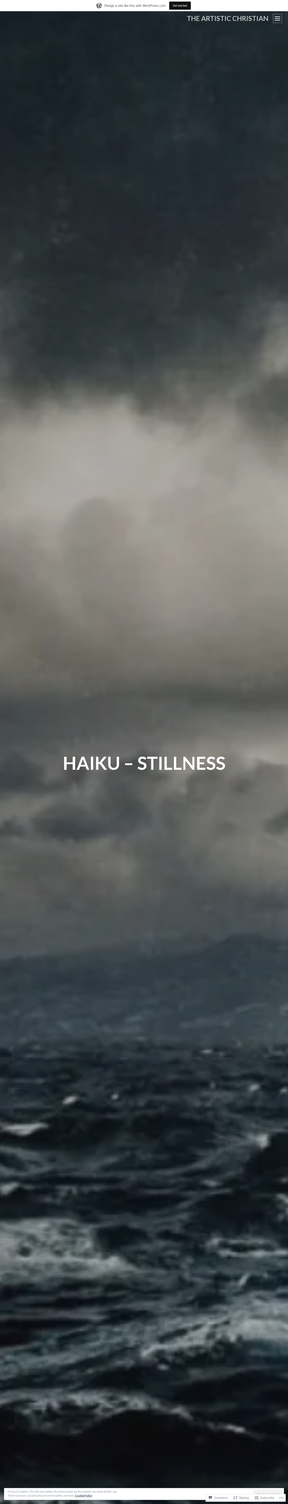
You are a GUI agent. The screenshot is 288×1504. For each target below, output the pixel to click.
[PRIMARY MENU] (277, 18)
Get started (180, 5)
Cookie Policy (83, 1495)
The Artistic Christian (227, 18)
